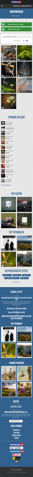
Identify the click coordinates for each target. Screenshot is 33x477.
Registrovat (26, 6)
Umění (8, 167)
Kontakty (17, 438)
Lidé (7, 143)
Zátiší (7, 162)
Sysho (8, 224)
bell (8, 207)
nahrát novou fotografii (15, 24)
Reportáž (8, 148)
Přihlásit (16, 6)
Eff (24, 207)
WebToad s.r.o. (23, 472)
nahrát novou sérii (14, 29)
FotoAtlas (8, 181)
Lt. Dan (21, 265)
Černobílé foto (10, 129)
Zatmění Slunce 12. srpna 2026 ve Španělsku (17, 308)
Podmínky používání (16, 435)
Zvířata (8, 138)
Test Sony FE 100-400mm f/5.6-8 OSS (16, 312)
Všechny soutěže (15, 421)
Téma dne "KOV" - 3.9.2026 (15, 407)
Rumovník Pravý (23, 249)
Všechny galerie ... (6, 185)
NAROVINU (9, 124)
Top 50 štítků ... (16, 282)
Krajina (8, 133)
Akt (7, 176)
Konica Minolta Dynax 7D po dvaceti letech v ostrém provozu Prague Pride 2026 (16, 298)
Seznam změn (16, 432)
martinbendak (7, 59)
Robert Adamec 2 (24, 224)
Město (8, 157)
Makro (8, 152)
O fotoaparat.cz (16, 430)
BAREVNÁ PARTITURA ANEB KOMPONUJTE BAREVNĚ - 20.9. (16, 412)
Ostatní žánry (10, 171)
